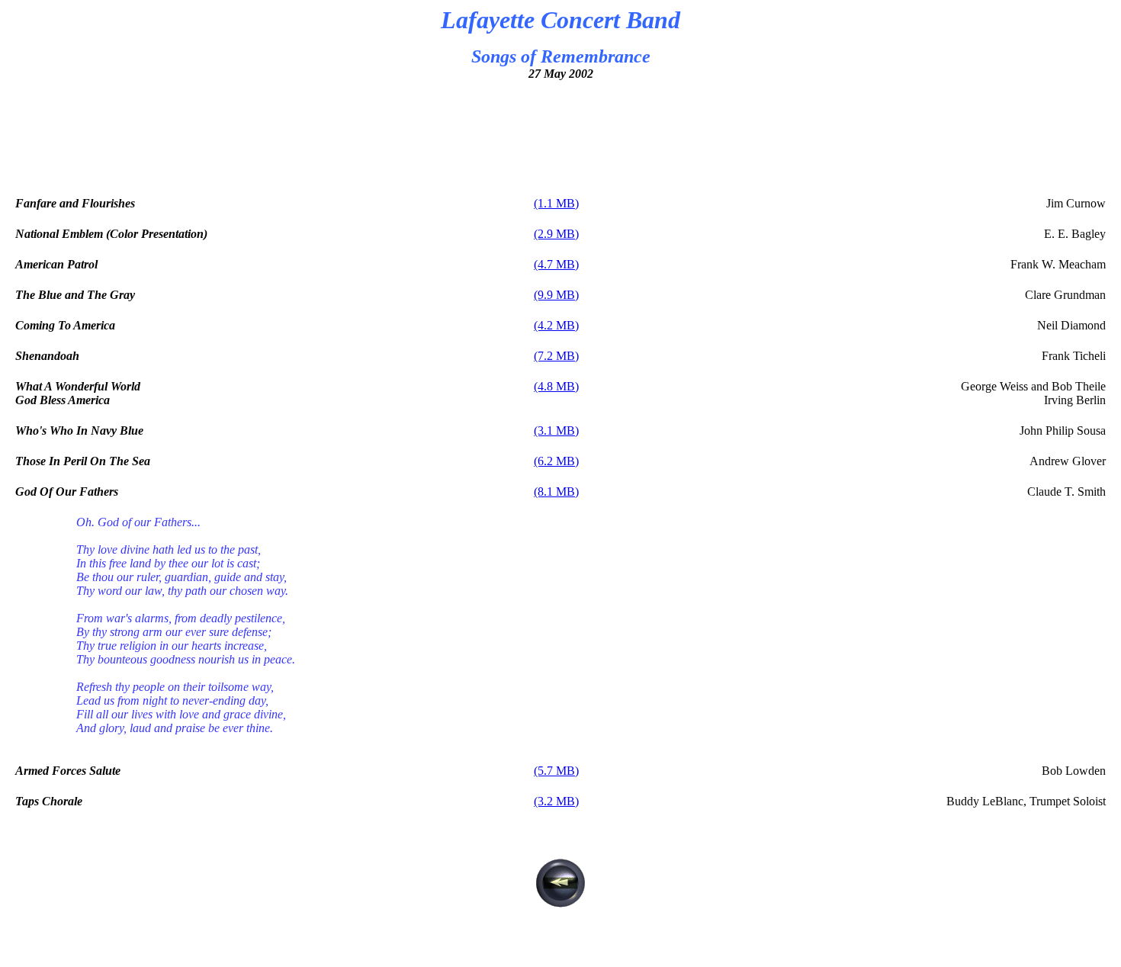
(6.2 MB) (556, 461)
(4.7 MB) (556, 264)
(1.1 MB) (556, 203)
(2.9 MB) (556, 233)
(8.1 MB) (556, 491)
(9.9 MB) (556, 294)
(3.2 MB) (556, 801)
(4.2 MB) (556, 325)
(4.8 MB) (556, 386)
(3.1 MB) (556, 430)
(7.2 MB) (556, 355)
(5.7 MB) (556, 770)
